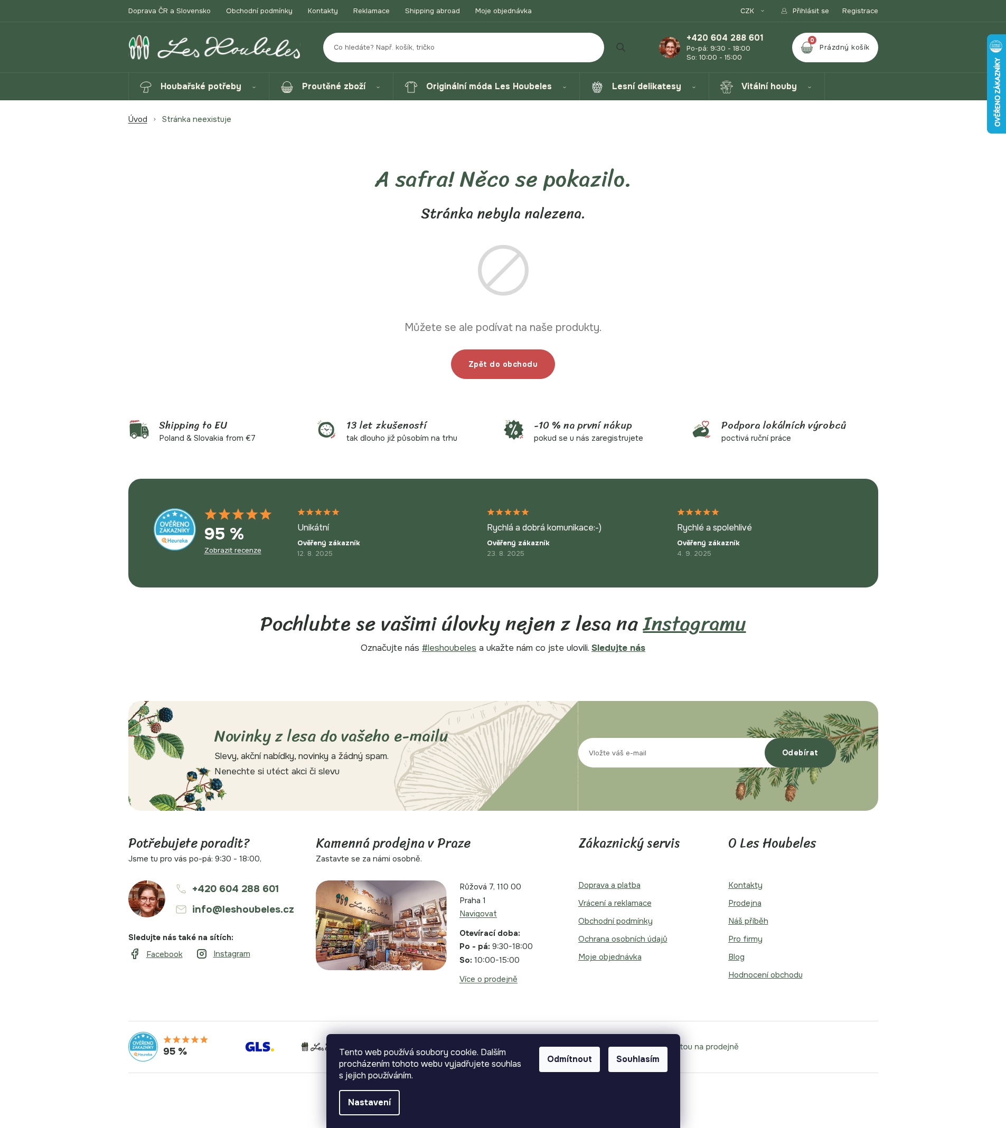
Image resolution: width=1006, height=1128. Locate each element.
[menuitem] (199, 86)
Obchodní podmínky (259, 10)
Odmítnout (569, 1059)
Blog (736, 957)
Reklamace (371, 10)
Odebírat (800, 752)
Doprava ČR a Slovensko (169, 10)
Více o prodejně (488, 979)
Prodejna (744, 903)
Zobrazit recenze (232, 550)
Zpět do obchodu (503, 364)
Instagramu (694, 623)
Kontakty (323, 10)
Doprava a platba (609, 885)
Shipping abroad (432, 10)
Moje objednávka (503, 10)
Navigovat (478, 913)
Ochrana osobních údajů (622, 939)
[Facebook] (155, 954)
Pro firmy (745, 939)
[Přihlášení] (804, 10)
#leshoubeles (449, 647)
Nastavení (369, 1102)
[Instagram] (222, 954)
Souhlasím (638, 1059)
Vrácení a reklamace (615, 903)
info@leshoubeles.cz (243, 909)
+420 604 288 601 (725, 38)
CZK (748, 10)
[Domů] (137, 119)
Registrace (860, 10)
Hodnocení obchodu (765, 975)
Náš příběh (748, 921)
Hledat (621, 47)
